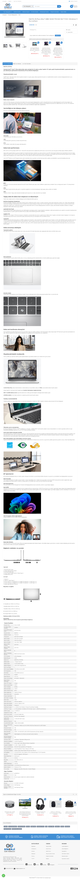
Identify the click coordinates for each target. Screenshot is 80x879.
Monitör (33, 851)
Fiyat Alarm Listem (65, 858)
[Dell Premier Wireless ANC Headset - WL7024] (55, 804)
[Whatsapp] (3, 875)
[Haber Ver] (58, 35)
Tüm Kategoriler (7, 11)
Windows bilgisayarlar (22, 517)
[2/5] (30, 25)
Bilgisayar (33, 846)
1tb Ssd (28, 826)
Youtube (44, 864)
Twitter (37, 864)
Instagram (52, 864)
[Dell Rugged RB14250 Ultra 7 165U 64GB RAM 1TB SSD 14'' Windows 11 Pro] (34, 44)
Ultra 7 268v (51, 826)
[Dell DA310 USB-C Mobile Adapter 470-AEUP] (25, 804)
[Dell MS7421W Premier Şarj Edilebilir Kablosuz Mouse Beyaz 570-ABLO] (10, 804)
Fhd (46, 826)
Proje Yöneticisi (7, 828)
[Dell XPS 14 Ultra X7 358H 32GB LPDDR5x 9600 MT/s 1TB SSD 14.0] (46, 44)
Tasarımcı (57, 826)
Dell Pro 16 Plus (21, 826)
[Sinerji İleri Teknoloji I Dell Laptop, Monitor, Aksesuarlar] (7, 9)
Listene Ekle (70, 32)
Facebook (30, 864)
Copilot (5, 826)
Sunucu (33, 856)
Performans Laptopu (16, 828)
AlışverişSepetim (76, 6)
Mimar (62, 826)
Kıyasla (69, 29)
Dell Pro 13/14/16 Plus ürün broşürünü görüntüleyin (16, 619)
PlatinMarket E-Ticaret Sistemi (36, 877)
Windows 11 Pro (40, 826)
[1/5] (30, 25)
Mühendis (67, 826)
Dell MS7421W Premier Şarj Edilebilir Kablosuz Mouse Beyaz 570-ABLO (9, 813)
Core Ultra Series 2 (13, 826)
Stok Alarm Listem (65, 853)
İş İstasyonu (34, 848)
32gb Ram (33, 826)
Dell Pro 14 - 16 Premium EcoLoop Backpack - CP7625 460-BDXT (70, 813)
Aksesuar (33, 853)
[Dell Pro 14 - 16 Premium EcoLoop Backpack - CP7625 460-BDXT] (70, 804)
